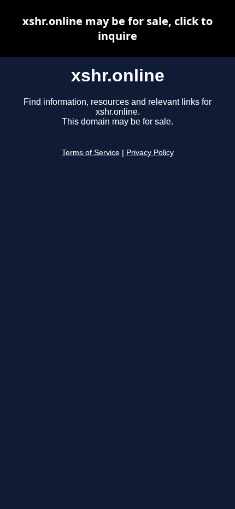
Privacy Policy (150, 153)
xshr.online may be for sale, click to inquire (117, 28)
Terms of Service (91, 153)
